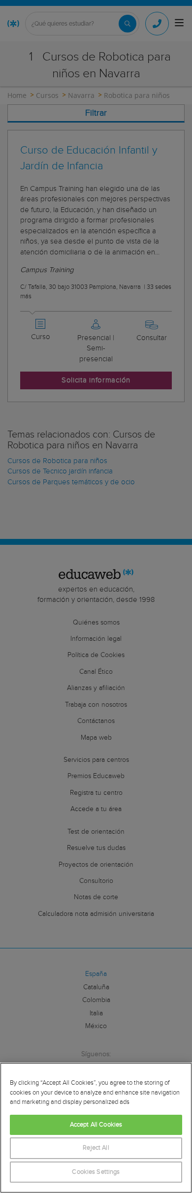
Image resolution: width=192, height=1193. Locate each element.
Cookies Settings (96, 1172)
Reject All (96, 1148)
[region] (96, 1128)
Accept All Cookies (96, 1125)
